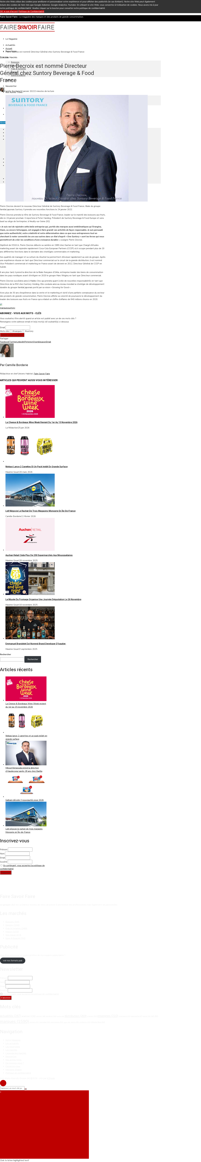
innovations (124, 1016)
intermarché (136, 1016)
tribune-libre (98, 1022)
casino (60, 1016)
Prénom (3, 849)
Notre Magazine (13, 1040)
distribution (76, 1016)
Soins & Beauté (15, 938)
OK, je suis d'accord (9, 11)
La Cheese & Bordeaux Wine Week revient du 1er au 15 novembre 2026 (41, 422)
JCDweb (51, 1078)
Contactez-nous (12, 1066)
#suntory (28, 331)
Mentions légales (13, 1069)
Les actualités (12, 1043)
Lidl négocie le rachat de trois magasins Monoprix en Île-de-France (40, 511)
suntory (11, 308)
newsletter (44, 1022)
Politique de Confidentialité (31, 11)
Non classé (13, 935)
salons (75, 1022)
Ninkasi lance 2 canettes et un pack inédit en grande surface (36, 466)
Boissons (15, 62)
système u (85, 1022)
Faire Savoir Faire (42, 373)
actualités (10, 1016)
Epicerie (12, 925)
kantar (147, 1016)
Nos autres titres (13, 1059)
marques (4, 308)
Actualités (10, 45)
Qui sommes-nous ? (14, 1063)
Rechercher (5, 654)
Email (2, 327)
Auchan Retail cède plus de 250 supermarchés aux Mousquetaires (39, 555)
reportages (56, 1022)
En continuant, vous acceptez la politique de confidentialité (31, 994)
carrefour (51, 1016)
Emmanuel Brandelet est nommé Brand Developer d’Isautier (35, 643)
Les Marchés (11, 57)
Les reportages (12, 1046)
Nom (2, 853)
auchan (40, 1016)
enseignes (107, 1016)
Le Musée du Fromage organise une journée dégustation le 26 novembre (43, 599)
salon (67, 1022)
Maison (12, 931)
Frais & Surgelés (16, 928)
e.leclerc (92, 1016)
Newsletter (11, 86)
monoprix (34, 1022)
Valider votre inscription (12, 335)
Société (3, 861)
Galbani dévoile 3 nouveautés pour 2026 (24, 800)
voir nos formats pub (12, 960)
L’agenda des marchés (15, 1053)
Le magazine (11, 39)
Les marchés (11, 1050)
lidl (154, 1016)
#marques (17, 331)
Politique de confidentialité (18, 1073)
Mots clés (4, 331)
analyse (29, 1016)
